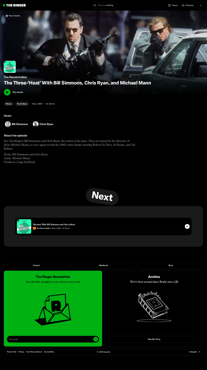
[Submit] (95, 339)
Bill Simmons (20, 124)
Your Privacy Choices (34, 352)
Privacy (21, 352)
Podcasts (189, 5)
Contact (36, 265)
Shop (170, 265)
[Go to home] (14, 5)
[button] (104, 5)
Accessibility (49, 352)
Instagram (193, 352)
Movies (9, 104)
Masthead (103, 265)
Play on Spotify (14, 16)
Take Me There (154, 339)
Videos (175, 5)
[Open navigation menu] (200, 5)
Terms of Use (12, 352)
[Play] (7, 92)
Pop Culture (22, 104)
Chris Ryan (46, 124)
